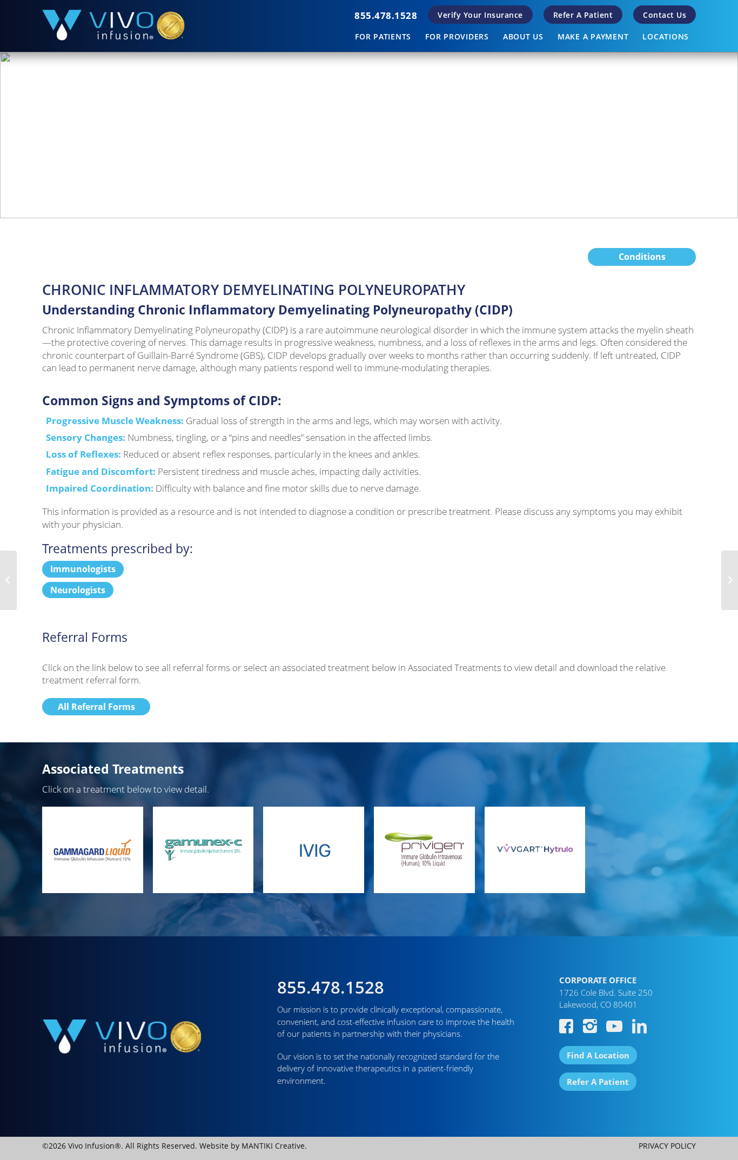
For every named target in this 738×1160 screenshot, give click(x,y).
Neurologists (77, 590)
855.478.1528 (385, 15)
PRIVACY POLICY (667, 1146)
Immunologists (83, 569)
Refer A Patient (583, 15)
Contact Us (664, 15)
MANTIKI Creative (273, 1146)
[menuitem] (385, 15)
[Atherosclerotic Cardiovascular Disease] (8, 580)
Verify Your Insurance (480, 15)
